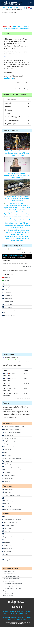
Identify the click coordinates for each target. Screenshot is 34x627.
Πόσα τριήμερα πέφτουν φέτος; (17, 586)
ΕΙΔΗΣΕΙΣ (12, 611)
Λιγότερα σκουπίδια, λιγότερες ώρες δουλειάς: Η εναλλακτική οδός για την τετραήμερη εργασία (17, 238)
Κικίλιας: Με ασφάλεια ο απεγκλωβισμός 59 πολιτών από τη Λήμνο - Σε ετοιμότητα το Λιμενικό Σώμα (17, 212)
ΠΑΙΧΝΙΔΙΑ (27, 611)
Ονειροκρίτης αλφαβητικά (17, 571)
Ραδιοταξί (5, 503)
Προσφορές (6, 313)
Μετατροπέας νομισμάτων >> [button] (23, 398)
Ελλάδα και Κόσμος (17, 100)
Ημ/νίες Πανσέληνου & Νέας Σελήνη (12, 429)
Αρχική (3, 7)
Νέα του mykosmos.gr (17, 120)
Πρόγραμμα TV (6, 292)
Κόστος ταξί (6, 542)
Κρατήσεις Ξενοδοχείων (9, 438)
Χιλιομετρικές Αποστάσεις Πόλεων (12, 509)
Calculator (5, 534)
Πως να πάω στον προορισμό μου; (17, 578)
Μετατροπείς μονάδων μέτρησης (11, 519)
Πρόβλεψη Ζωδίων (7, 301)
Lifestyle (16, 7)
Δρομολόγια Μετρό (8, 501)
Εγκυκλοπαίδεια (7, 548)
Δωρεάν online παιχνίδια (17, 595)
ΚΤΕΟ (4, 452)
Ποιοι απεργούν (7, 298)
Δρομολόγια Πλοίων (8, 498)
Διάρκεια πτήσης (7, 545)
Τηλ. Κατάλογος (7, 461)
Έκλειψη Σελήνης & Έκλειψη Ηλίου (11, 432)
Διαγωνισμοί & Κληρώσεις (9, 315)
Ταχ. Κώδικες (6, 464)
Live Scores (6, 290)
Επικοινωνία (6, 617)
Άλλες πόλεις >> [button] (26, 252)
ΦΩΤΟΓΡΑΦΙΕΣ (19, 613)
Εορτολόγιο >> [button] (27, 266)
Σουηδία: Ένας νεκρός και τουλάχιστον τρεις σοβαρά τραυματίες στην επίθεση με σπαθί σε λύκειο (17, 225)
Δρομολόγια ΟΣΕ (7, 492)
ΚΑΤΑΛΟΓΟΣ (17, 615)
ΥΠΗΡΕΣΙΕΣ (5, 611)
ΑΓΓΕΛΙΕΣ (6, 613)
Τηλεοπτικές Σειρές (8, 478)
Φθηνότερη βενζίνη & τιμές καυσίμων (12, 469)
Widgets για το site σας (9, 516)
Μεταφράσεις (6, 551)
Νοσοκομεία (6, 277)
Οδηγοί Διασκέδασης (8, 441)
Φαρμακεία (5, 280)
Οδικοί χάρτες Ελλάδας (17, 581)
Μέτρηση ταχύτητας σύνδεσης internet (13, 539)
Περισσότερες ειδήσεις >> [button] (22, 89)
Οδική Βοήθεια (7, 472)
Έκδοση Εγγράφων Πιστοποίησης (11, 467)
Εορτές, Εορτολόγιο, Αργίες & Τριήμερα (13, 426)
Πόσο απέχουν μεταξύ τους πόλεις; (17, 576)
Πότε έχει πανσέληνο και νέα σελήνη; (17, 588)
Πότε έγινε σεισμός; (17, 593)
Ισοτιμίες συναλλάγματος (9, 522)
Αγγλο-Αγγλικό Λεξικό (8, 557)
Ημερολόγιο (6, 531)
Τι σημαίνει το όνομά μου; (17, 591)
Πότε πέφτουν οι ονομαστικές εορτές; (17, 583)
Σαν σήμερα (6, 284)
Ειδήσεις (9, 7)
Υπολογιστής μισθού (8, 525)
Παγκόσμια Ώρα (7, 304)
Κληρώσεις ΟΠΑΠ (7, 307)
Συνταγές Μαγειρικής (8, 444)
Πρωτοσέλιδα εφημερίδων (17, 117)
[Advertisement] (17, 20)
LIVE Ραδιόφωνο (7, 295)
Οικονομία (17, 103)
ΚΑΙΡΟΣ (12, 613)
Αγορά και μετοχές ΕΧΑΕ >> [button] (24, 361)
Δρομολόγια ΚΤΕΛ (7, 489)
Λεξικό (5, 554)
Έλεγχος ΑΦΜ (6, 528)
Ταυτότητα (13, 617)
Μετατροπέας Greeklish (9, 560)
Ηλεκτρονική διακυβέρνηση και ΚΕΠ (12, 458)
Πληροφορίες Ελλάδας (8, 475)
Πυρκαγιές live (6, 449)
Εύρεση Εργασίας (7, 455)
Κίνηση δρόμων (7, 287)
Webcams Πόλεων (7, 435)
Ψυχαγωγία (17, 110)
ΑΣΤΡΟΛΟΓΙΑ (19, 611)
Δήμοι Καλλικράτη (7, 537)
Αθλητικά (17, 106)
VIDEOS (26, 613)
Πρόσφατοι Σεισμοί (8, 446)
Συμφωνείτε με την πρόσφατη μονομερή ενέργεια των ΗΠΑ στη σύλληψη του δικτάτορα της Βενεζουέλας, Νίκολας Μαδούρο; (16, 407)
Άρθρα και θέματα (17, 124)
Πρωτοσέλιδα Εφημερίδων (10, 310)
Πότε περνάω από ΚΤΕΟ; (17, 573)
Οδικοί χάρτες (6, 506)
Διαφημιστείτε (21, 617)
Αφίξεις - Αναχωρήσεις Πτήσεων (11, 495)
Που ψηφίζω (6, 481)
